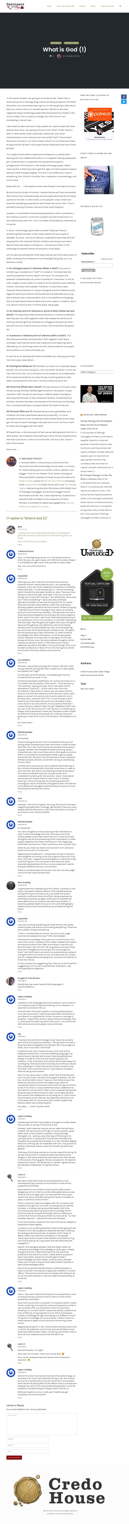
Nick (20, 798)
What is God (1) (64, 50)
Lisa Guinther (24, 660)
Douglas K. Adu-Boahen (29, 978)
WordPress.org (87, 647)
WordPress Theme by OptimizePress (60, 1514)
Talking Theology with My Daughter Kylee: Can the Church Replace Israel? (96, 425)
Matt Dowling (24, 882)
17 (53, 56)
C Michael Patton (30, 458)
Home (49, 6)
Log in (83, 635)
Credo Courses (108, 6)
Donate (82, 6)
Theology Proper (71, 43)
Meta (83, 629)
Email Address (88, 262)
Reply (20, 544)
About (93, 6)
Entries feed (85, 639)
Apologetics (56, 43)
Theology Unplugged (65, 6)
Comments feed (87, 643)
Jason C (21, 1174)
